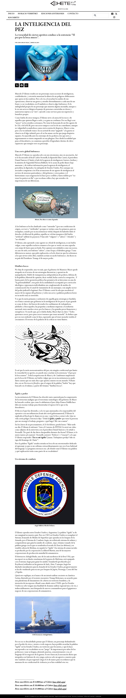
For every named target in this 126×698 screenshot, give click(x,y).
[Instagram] (114, 17)
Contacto (72, 13)
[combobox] (101, 15)
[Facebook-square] (112, 14)
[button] (17, 85)
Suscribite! (13, 17)
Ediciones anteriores (52, 13)
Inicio (11, 13)
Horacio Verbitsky (28, 13)
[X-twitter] (116, 14)
